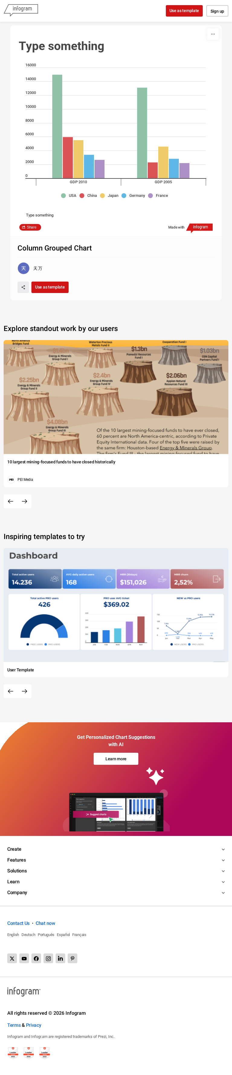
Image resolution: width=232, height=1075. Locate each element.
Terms (14, 1025)
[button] (70, 195)
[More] (213, 34)
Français (79, 934)
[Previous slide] (10, 501)
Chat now (45, 923)
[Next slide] (24, 501)
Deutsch (28, 934)
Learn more (116, 758)
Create (14, 849)
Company (17, 892)
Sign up (217, 11)
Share (32, 227)
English (13, 934)
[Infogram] (21, 10)
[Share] (23, 287)
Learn (13, 881)
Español (63, 934)
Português (46, 934)
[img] (57, 126)
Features (16, 860)
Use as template (184, 10)
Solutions (17, 871)
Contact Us (18, 923)
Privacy (33, 1025)
